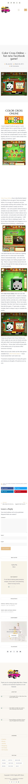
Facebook (13, 483)
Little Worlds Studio (14, 353)
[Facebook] (8, 3)
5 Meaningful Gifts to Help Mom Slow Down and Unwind (18, 697)
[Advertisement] (14, 30)
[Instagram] (17, 3)
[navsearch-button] (18, 10)
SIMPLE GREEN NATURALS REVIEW (8, 610)
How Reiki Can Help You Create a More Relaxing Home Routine (17, 708)
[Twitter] (11, 3)
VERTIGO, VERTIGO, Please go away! (9, 603)
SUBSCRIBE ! (14, 635)
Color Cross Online (6, 198)
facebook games (19, 483)
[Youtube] (14, 3)
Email (2, 541)
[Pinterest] (19, 3)
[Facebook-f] (9, 782)
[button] (7, 488)
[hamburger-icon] (25, 10)
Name (2, 535)
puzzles (25, 483)
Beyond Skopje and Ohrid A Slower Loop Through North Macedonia (17, 720)
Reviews (4, 484)
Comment (3, 517)
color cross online (7, 483)
